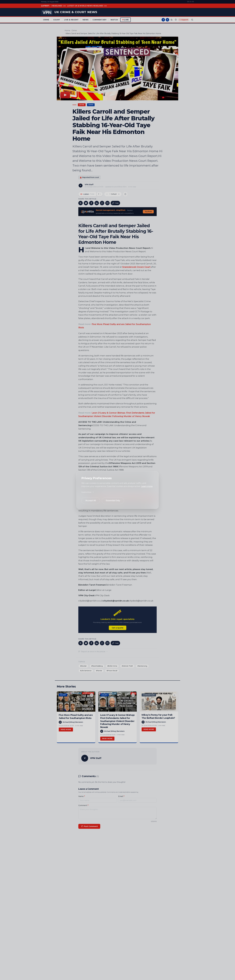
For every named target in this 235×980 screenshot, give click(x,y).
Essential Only (113, 500)
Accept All (90, 500)
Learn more (147, 486)
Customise (86, 492)
